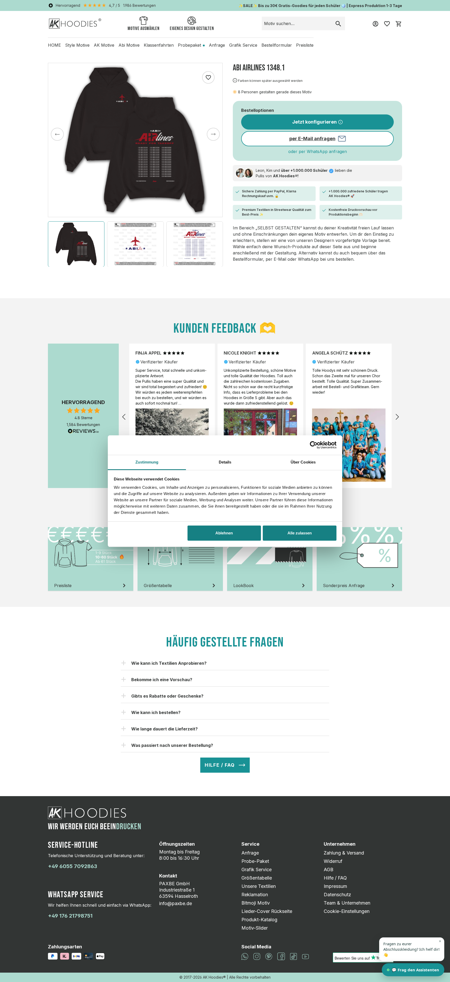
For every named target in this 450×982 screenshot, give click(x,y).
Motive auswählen (143, 28)
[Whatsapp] (244, 956)
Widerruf (333, 861)
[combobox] (297, 23)
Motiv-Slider (254, 928)
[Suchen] (338, 23)
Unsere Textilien (258, 886)
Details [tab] (225, 462)
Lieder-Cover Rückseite (266, 911)
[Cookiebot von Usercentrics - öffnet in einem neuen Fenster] (313, 445)
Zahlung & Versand (344, 853)
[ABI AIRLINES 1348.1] (135, 140)
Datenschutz (337, 894)
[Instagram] (256, 956)
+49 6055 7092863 (72, 866)
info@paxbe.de (175, 903)
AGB (328, 869)
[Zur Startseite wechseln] (75, 23)
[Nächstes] (213, 134)
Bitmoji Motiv (255, 903)
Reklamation (254, 894)
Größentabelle (256, 878)
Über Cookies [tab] (303, 462)
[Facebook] (281, 956)
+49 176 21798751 (70, 916)
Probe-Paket (255, 861)
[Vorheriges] (57, 134)
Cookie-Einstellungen (347, 911)
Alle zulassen (300, 533)
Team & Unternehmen (347, 903)
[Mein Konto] (375, 23)
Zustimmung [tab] (147, 462)
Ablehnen (224, 533)
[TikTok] (293, 956)
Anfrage (250, 853)
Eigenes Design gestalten (192, 28)
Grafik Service (256, 869)
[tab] (90, 559)
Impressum (335, 886)
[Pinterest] (268, 956)
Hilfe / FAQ (335, 878)
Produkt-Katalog (259, 919)
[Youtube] (305, 956)
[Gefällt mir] (208, 77)
